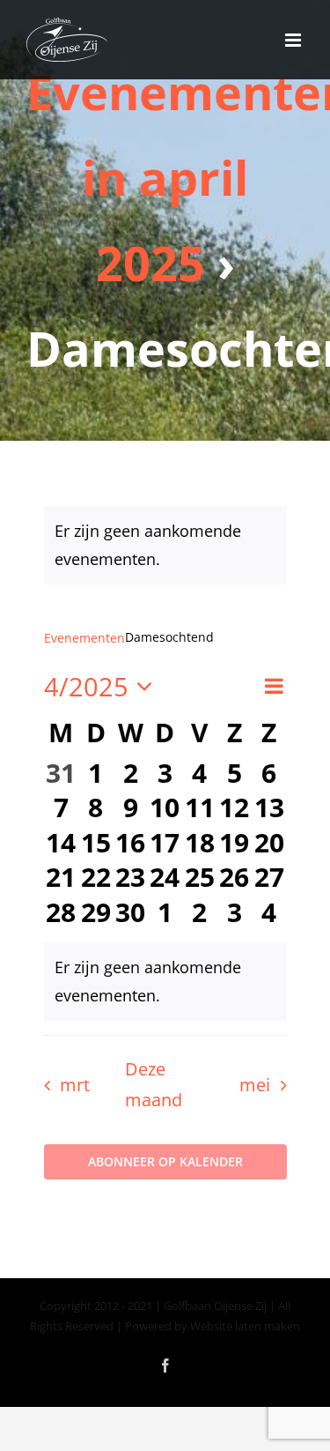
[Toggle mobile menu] (294, 40)
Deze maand (153, 1084)
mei (254, 1085)
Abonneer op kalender (165, 1162)
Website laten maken (245, 1326)
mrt (75, 1085)
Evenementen (84, 637)
